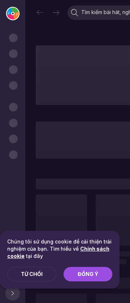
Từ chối (32, 274)
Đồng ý (88, 274)
